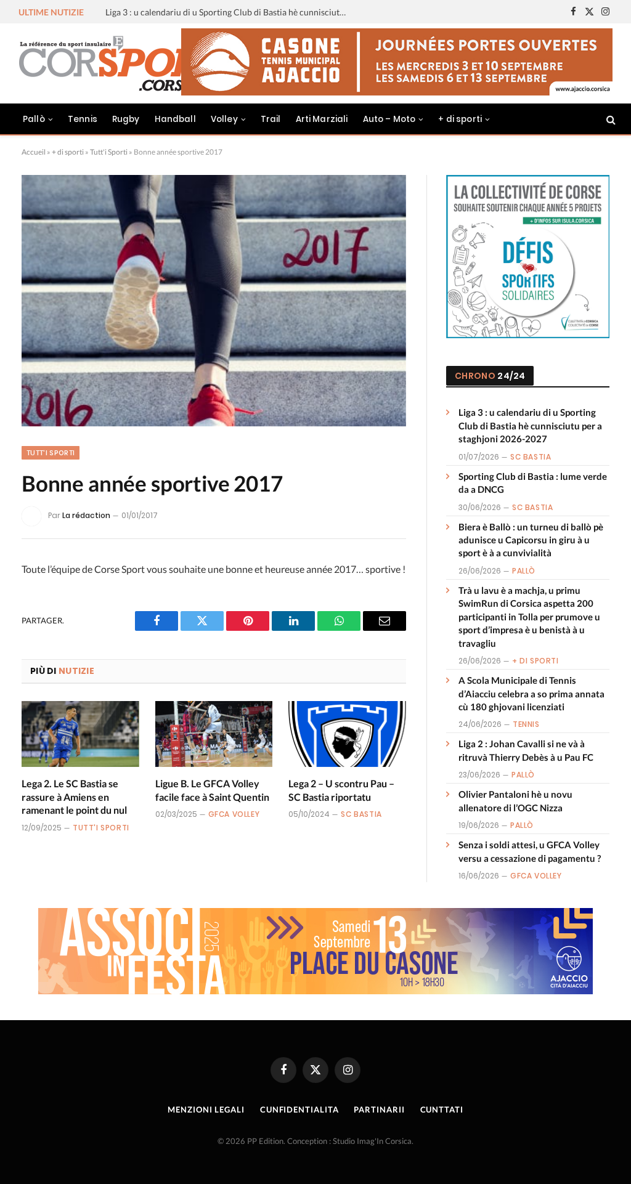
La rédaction (86, 515)
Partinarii (379, 1109)
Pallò (34, 119)
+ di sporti (460, 119)
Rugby (126, 119)
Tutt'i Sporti (109, 151)
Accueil (34, 151)
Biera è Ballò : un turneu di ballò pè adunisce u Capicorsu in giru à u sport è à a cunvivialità (530, 540)
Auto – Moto (389, 119)
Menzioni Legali (206, 1109)
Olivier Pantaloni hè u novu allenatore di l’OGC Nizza (515, 801)
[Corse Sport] (123, 63)
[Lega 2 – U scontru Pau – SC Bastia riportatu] (347, 734)
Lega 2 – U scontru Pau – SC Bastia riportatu (341, 790)
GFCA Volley (234, 814)
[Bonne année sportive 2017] (214, 300)
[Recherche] (610, 119)
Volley (224, 119)
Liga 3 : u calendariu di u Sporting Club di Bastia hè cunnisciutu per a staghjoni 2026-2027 (530, 425)
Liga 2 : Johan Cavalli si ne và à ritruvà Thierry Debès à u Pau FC (525, 750)
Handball (175, 119)
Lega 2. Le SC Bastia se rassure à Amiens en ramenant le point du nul (74, 796)
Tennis (82, 119)
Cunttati (441, 1109)
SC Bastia (361, 814)
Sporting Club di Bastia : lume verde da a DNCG (196, 12)
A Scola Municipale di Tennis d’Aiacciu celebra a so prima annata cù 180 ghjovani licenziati (531, 693)
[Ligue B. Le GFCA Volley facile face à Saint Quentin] (214, 734)
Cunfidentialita (299, 1109)
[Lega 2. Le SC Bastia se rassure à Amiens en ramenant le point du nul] (80, 734)
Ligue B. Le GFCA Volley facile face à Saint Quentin (212, 790)
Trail (271, 119)
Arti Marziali (322, 119)
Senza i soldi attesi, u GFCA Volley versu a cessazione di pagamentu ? (529, 851)
